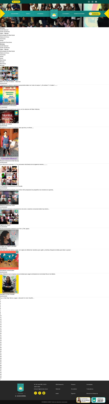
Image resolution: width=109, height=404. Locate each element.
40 (0, 369)
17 (0, 328)
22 (0, 337)
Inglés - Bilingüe (4, 33)
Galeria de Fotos (4, 37)
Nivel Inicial (3, 60)
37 (0, 363)
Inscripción (3, 42)
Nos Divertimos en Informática (8, 105)
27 (0, 346)
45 (0, 378)
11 (0, 317)
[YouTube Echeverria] (96, 2)
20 (0, 333)
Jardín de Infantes (5, 31)
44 (0, 376)
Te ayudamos (66, 13)
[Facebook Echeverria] (92, 2)
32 (0, 355)
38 (0, 365)
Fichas (1, 40)
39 (0, 367)
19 (0, 332)
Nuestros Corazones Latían (7, 205)
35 (0, 360)
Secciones (9, 42)
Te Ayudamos (90, 389)
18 (0, 330)
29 (0, 349)
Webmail (58, 389)
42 (0, 372)
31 (0, 353)
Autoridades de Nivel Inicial (7, 35)
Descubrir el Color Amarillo (7, 294)
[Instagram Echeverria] (89, 2)
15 (0, 324)
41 (0, 371)
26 (0, 344)
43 (0, 374)
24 (0, 340)
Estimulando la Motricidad (7, 270)
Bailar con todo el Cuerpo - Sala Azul (10, 81)
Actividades (40, 13)
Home (1, 58)
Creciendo (3, 39)
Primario (73, 384)
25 (0, 342)
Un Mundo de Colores (6, 124)
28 (0, 347)
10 (0, 316)
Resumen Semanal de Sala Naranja (9, 161)
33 (0, 356)
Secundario (74, 389)
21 (0, 335)
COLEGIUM (17, 1)
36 (0, 362)
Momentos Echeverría (79, 13)
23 (0, 339)
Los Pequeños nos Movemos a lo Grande (11, 186)
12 (0, 319)
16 (0, 326)
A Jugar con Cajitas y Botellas (8, 246)
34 (0, 358)
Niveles (28, 13)
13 (0, 321)
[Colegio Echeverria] (54, 14)
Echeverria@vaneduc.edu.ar (41, 389)
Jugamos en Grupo (5, 225)
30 (0, 351)
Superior (73, 393)
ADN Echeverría (14, 13)
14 (0, 323)
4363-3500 (37, 386)
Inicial (57, 393)
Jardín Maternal (4, 30)
